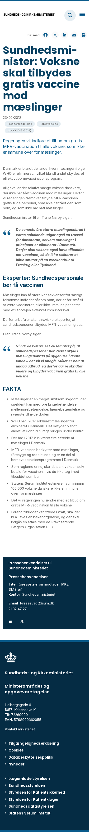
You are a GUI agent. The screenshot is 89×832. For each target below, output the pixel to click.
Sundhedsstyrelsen (27, 785)
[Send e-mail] (74, 35)
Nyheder (16, 764)
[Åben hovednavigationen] (84, 15)
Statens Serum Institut (30, 813)
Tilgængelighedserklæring (34, 743)
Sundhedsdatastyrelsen (31, 806)
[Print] (83, 35)
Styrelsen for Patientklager (34, 799)
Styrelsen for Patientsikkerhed (37, 792)
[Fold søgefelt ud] (70, 15)
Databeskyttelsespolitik (31, 757)
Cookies (16, 750)
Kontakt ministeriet (20, 729)
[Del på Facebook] (45, 35)
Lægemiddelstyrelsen (29, 778)
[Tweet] (55, 35)
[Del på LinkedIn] (64, 35)
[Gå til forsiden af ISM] (27, 15)
